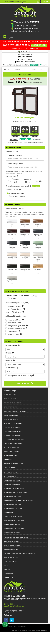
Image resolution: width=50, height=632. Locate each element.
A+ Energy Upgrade (15, 309)
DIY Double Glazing (10, 561)
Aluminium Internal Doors (12, 496)
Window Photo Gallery (12, 533)
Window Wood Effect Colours (14, 521)
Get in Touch (8, 565)
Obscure (13, 298)
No (10, 181)
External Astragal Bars (16, 328)
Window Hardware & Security (14, 529)
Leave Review (8, 573)
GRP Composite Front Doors (13, 464)
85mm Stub (16, 180)
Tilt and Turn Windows (11, 447)
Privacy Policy (16, 626)
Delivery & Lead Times (11, 541)
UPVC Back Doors (10, 468)
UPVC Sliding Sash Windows (13, 443)
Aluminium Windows (10, 456)
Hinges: (8, 353)
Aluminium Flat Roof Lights (13, 508)
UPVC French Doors (10, 472)
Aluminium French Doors (12, 484)
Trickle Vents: (10, 368)
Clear (35, 296)
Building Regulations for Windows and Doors (19, 553)
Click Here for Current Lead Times (25, 48)
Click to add (36, 186)
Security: (9, 360)
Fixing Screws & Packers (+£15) (20, 375)
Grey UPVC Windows (10, 407)
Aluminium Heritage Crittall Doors (15, 492)
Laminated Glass (14, 323)
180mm (41, 181)
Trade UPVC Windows (11, 557)
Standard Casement (16, 193)
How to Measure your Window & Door (16, 537)
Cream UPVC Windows (11, 415)
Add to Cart (24, 383)
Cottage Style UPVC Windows (14, 439)
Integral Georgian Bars (17, 325)
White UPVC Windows (11, 395)
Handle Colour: (11, 345)
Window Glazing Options (12, 525)
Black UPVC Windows (11, 419)
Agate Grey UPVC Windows (13, 423)
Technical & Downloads (12, 545)
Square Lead (13, 331)
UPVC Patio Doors (10, 476)
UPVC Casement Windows (12, 427)
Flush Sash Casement (18, 196)
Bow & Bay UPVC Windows (12, 435)
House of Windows (10, 517)
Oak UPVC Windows (10, 399)
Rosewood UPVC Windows (15, 70)
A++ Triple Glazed (15, 312)
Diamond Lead (14, 334)
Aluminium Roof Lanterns (12, 504)
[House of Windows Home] (3, 36)
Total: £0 (44, 2)
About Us (7, 569)
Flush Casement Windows (12, 431)
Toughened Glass (15, 320)
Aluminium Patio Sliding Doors (14, 488)
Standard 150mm (27, 180)
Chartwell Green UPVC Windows (15, 411)
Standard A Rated (15, 306)
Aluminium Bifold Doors (12, 480)
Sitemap (23, 626)
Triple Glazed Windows (12, 452)
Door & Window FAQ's (11, 549)
